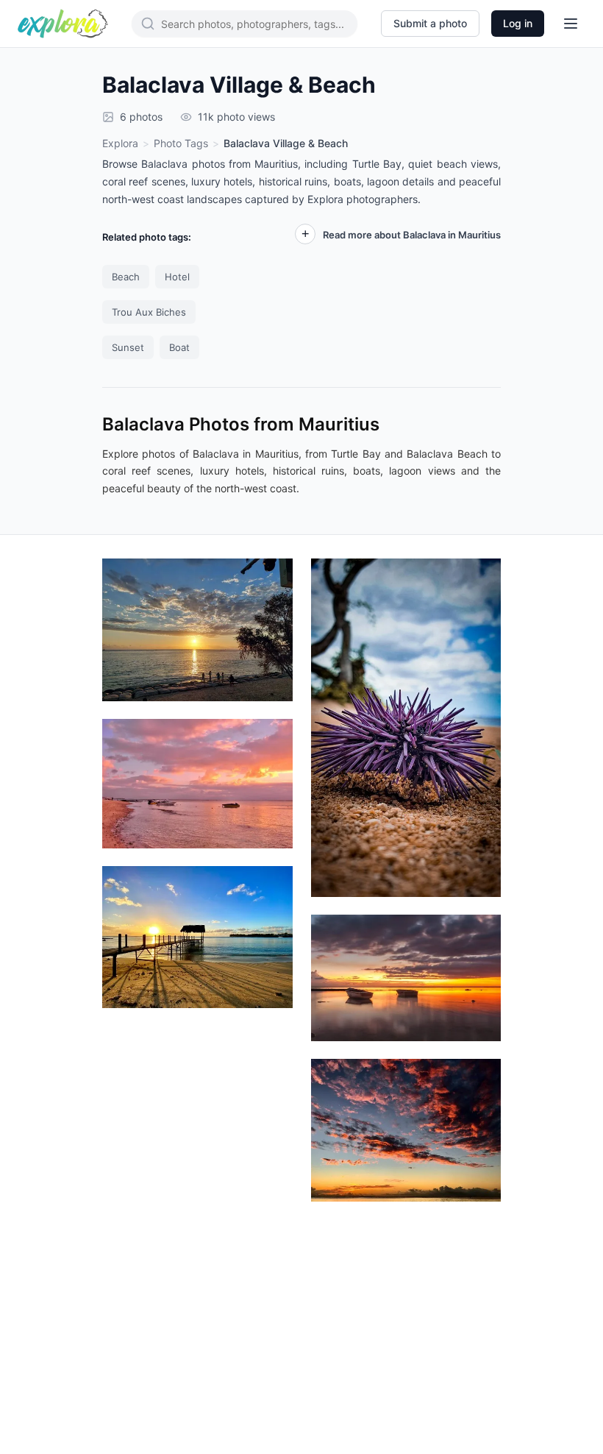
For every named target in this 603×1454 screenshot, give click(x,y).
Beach (126, 277)
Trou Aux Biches (149, 312)
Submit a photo (430, 23)
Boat (179, 347)
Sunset (128, 347)
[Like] (263, 744)
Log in (517, 23)
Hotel (177, 277)
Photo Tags (181, 143)
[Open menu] (570, 23)
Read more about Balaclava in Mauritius (412, 235)
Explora (120, 143)
